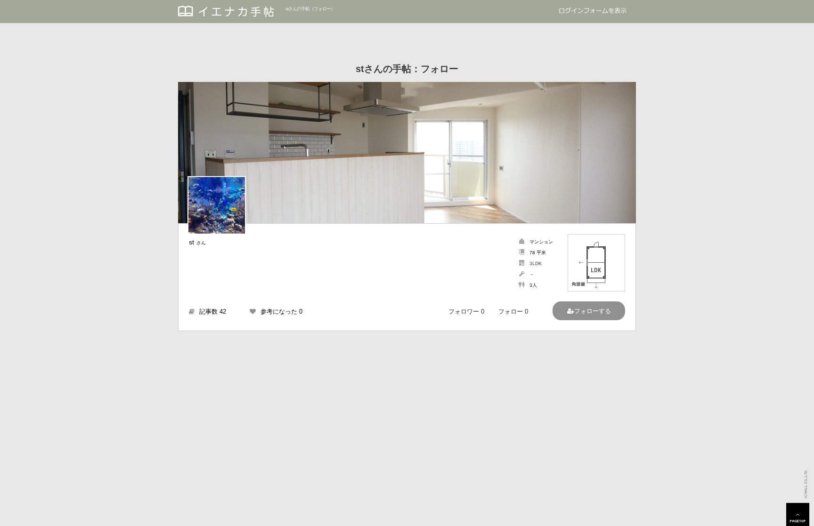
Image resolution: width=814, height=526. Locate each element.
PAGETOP (797, 514)
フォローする (592, 311)
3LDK (535, 263)
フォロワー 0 (466, 311)
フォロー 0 (513, 311)
